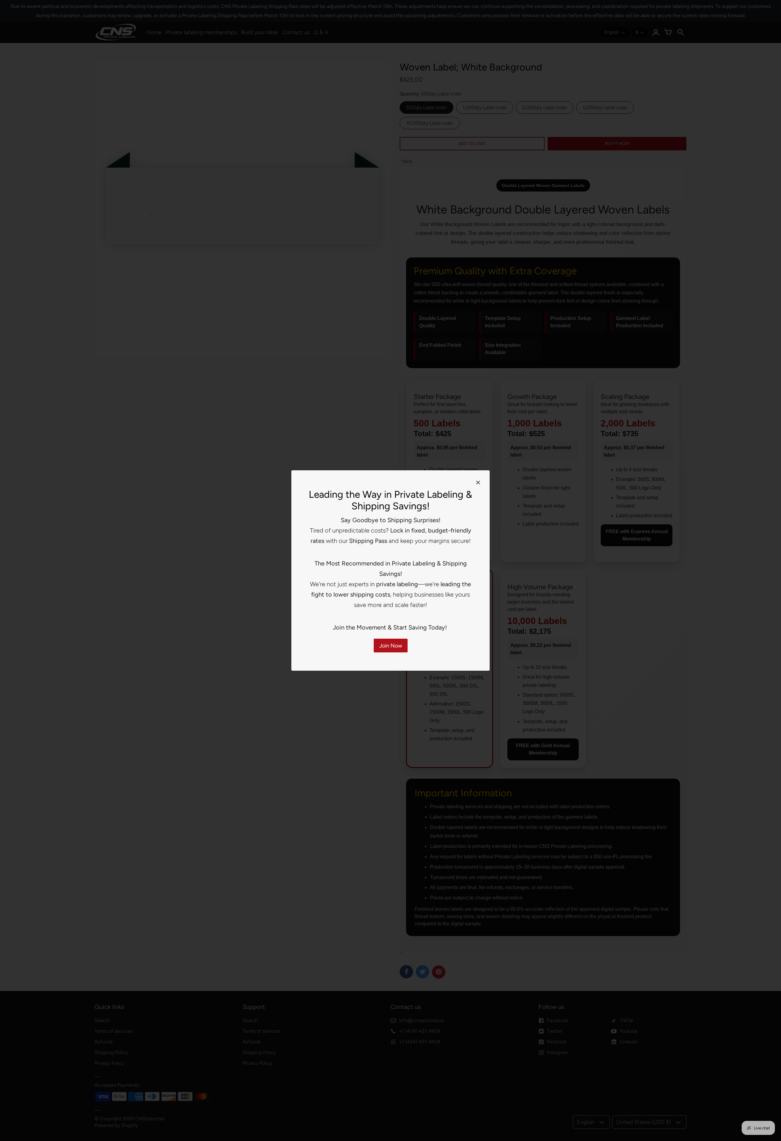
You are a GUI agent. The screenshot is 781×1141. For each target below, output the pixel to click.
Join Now (390, 645)
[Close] (478, 482)
